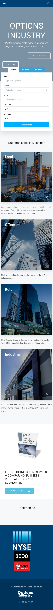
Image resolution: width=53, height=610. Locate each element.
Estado (6, 86)
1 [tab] (26, 516)
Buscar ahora (26, 125)
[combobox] (26, 80)
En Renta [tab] (25, 70)
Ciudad (6, 95)
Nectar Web (37, 587)
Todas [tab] (13, 70)
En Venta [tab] (38, 70)
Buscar (6, 76)
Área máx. (8, 114)
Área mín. (7, 105)
